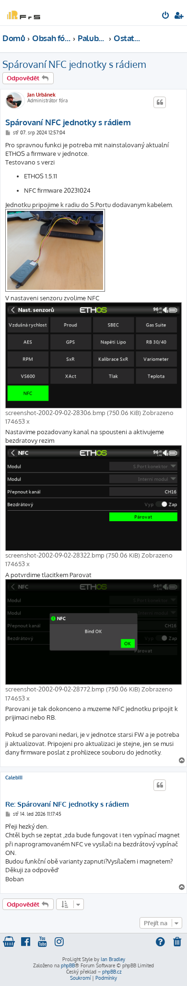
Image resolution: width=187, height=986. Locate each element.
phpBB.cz (111, 972)
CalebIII (14, 777)
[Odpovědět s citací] (159, 102)
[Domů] (23, 12)
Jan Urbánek (41, 95)
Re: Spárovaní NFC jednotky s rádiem (67, 804)
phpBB (68, 965)
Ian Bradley (113, 959)
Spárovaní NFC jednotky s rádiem (74, 64)
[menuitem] (166, 16)
